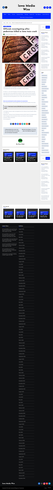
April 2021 (21, 402)
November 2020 (22, 416)
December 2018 (22, 478)
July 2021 (21, 394)
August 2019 (21, 456)
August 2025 (21, 261)
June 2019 (21, 462)
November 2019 (22, 448)
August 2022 (21, 359)
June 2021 (21, 397)
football (43, 108)
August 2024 (21, 294)
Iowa (4, 26)
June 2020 (21, 429)
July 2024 (21, 296)
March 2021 (21, 405)
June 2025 (21, 267)
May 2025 (21, 269)
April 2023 (21, 337)
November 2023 (22, 318)
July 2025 (21, 264)
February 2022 (22, 375)
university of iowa (45, 145)
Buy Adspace (38, 14)
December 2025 (22, 250)
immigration (44, 117)
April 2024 (21, 304)
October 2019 (21, 451)
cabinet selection (45, 88)
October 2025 (21, 256)
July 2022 (21, 361)
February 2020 (22, 440)
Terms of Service (45, 14)
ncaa (43, 130)
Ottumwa (43, 139)
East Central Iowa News (8, 154)
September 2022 (22, 356)
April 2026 (21, 239)
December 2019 (22, 445)
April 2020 (21, 435)
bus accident (44, 86)
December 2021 (22, 380)
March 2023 (21, 340)
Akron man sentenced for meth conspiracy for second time (15, 101)
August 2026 (21, 229)
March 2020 (21, 437)
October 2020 (21, 418)
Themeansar (21, 488)
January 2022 (21, 378)
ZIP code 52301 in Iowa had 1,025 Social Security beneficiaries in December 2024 (8, 235)
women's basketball (45, 152)
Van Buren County (45, 150)
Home (5, 14)
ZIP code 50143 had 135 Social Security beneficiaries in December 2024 (9, 250)
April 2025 (21, 272)
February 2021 (22, 407)
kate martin (44, 121)
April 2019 (21, 467)
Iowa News (9, 26)
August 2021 (21, 391)
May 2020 (21, 432)
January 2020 (21, 443)
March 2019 (21, 470)
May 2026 (21, 237)
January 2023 (21, 345)
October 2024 (21, 288)
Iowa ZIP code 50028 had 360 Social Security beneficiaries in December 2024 (9, 245)
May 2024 (21, 302)
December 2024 (22, 283)
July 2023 (21, 329)
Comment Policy (20, 14)
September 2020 (22, 421)
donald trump (44, 97)
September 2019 (22, 453)
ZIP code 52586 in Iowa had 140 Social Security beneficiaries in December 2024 (9, 240)
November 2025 (22, 253)
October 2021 (21, 386)
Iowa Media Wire (8, 483)
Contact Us (32, 14)
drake (43, 99)
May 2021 (21, 399)
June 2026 (21, 234)
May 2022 (21, 367)
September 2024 (22, 291)
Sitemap (26, 14)
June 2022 (21, 364)
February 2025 (22, 277)
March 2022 (21, 372)
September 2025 (22, 258)
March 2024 (21, 307)
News (9, 14)
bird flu (43, 84)
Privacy (13, 14)
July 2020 (21, 426)
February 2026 (22, 245)
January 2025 (21, 280)
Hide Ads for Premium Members (26, 17)
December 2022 (22, 348)
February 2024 (22, 310)
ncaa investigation (45, 132)
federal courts (44, 106)
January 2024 (21, 313)
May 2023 (21, 334)
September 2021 (22, 388)
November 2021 (22, 383)
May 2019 (21, 464)
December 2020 (22, 413)
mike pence (44, 128)
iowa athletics (44, 119)
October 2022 (21, 353)
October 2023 (21, 321)
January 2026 (21, 248)
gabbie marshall (44, 110)
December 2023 (22, 315)
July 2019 (21, 459)
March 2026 (21, 242)
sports (43, 141)
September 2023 (22, 323)
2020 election (44, 75)
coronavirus (44, 95)
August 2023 (21, 326)
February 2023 (22, 342)
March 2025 (21, 275)
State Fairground (45, 143)
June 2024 (21, 299)
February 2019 (22, 472)
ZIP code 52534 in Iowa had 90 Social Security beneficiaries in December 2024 (9, 230)
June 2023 (21, 332)
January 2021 (21, 410)
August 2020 (21, 424)
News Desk (8, 34)
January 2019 (21, 475)
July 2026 (21, 231)
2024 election (44, 77)
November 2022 (22, 351)
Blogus (16, 488)
